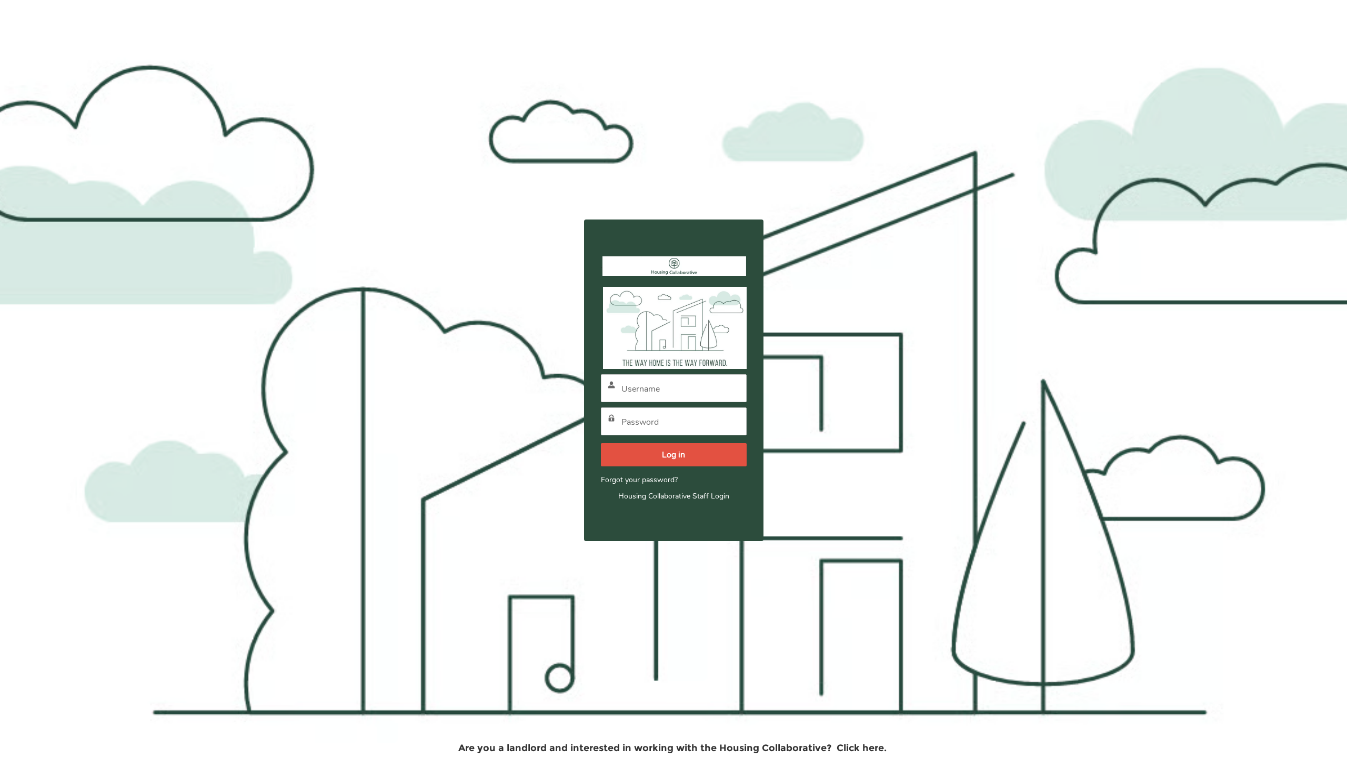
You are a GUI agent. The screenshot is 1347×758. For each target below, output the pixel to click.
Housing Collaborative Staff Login (673, 496)
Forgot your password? (639, 480)
